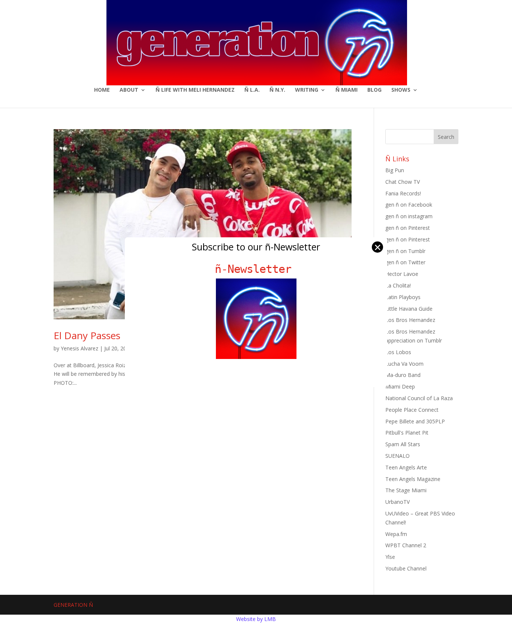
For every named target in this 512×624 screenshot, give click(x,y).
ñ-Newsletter (256, 269)
